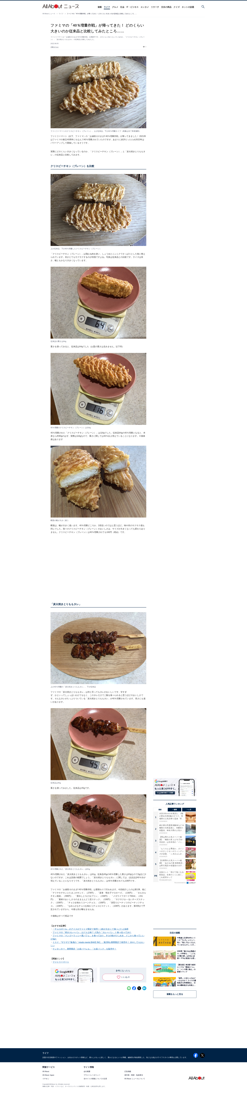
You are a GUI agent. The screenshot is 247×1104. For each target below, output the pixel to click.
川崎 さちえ (55, 47)
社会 (122, 7)
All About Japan (48, 1075)
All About (45, 1071)
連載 (100, 7)
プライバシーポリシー (92, 1075)
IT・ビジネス (132, 7)
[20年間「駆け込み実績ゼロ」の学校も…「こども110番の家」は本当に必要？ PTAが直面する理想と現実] (186, 955)
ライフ (107, 7)
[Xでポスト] (139, 988)
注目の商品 (166, 7)
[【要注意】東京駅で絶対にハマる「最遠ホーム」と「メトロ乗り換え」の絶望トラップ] (186, 968)
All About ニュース (48, 14)
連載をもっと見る (175, 994)
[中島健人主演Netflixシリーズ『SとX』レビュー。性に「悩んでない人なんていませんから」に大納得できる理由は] (186, 941)
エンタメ (145, 7)
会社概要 (87, 1071)
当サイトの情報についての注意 (95, 1079)
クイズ (177, 7)
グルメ (115, 7)
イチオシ (45, 1079)
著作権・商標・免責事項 (133, 1075)
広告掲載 (127, 1071)
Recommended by (180, 882)
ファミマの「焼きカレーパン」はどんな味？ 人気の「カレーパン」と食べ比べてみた (92, 932)
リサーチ (155, 7)
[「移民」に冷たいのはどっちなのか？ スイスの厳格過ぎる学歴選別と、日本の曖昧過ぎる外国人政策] (186, 981)
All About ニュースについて (134, 1079)
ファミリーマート (61, 962)
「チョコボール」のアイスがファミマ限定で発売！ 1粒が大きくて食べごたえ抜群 (90, 929)
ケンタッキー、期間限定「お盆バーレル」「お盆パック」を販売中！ (84, 949)
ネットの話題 (188, 7)
